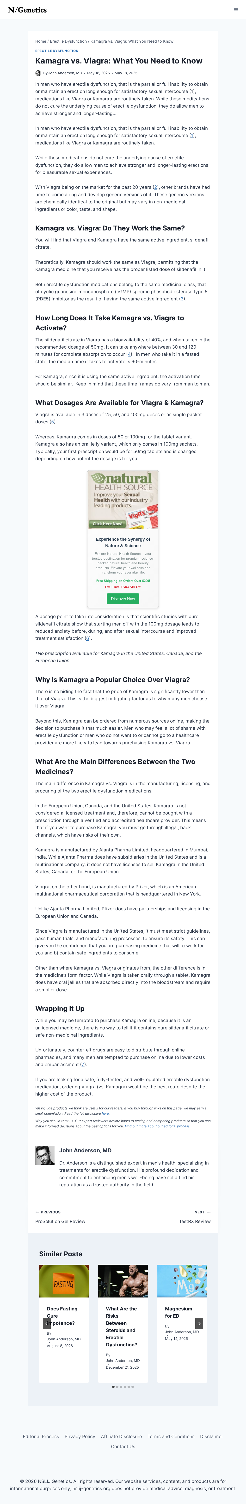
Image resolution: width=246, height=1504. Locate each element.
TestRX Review (195, 1217)
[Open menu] (235, 9)
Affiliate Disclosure (121, 1436)
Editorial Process (41, 1436)
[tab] (113, 1387)
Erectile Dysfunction (56, 51)
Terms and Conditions (171, 1436)
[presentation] (64, 1281)
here (105, 1113)
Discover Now (123, 599)
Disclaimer (211, 1436)
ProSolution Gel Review (60, 1217)
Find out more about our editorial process (157, 1126)
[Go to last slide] (47, 1323)
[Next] (199, 1323)
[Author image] (38, 73)
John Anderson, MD (65, 73)
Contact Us (123, 1446)
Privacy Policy (80, 1436)
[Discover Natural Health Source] (123, 500)
